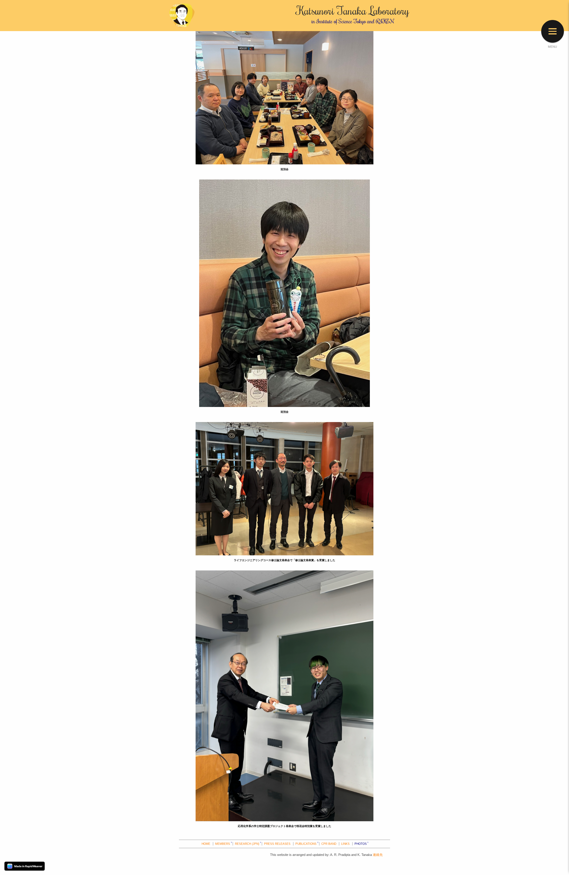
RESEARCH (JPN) (247, 843)
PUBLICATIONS (306, 843)
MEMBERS (222, 843)
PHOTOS (361, 843)
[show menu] (552, 31)
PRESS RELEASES (277, 843)
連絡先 (378, 855)
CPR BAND (328, 843)
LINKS (345, 843)
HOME (206, 843)
